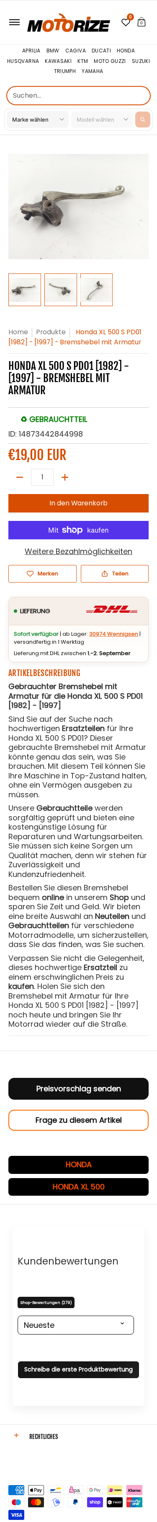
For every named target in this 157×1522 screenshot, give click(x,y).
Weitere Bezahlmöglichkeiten (78, 552)
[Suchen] (142, 119)
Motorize (20, 1463)
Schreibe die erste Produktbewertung (78, 1369)
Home (18, 332)
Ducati (101, 51)
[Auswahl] (65, 477)
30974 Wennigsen (113, 634)
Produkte (51, 332)
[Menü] (14, 22)
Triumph (65, 71)
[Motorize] (68, 22)
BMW (52, 51)
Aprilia (31, 51)
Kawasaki (58, 61)
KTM (82, 61)
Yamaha (92, 71)
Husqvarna (23, 61)
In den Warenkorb (78, 503)
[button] (141, 22)
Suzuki (141, 61)
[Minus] (19, 477)
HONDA (79, 1164)
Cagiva (75, 51)
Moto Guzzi (110, 61)
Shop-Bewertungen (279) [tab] (46, 1302)
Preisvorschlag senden (78, 1088)
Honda (126, 51)
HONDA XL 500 (79, 1186)
